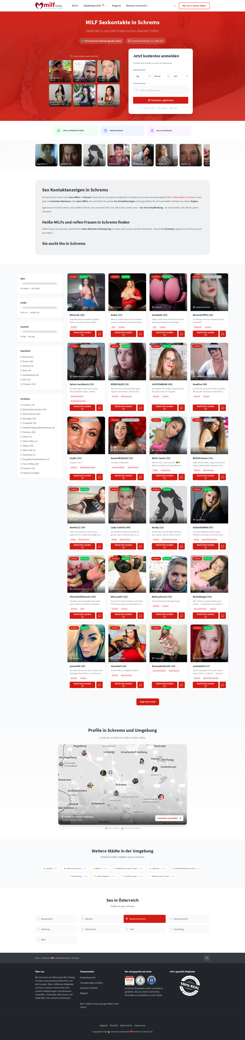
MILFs (75, 5)
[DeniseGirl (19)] (103, 773)
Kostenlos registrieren (162, 100)
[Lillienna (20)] (161, 797)
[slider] (21, 283)
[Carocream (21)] (116, 793)
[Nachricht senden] (99, 334)
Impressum (139, 1025)
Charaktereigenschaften (91, 982)
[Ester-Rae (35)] (154, 769)
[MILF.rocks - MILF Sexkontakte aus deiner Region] (49, 5)
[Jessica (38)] (84, 753)
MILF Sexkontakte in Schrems (181, 197)
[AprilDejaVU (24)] (141, 761)
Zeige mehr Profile (148, 702)
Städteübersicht (87, 977)
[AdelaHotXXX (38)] (90, 785)
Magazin (116, 5)
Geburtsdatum (139, 70)
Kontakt (114, 1025)
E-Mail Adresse (139, 83)
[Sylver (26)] (135, 781)
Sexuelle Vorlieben (89, 987)
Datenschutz (126, 1025)
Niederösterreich (63, 958)
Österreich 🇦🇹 (48, 958)
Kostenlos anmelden (168, 818)
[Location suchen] (175, 6)
